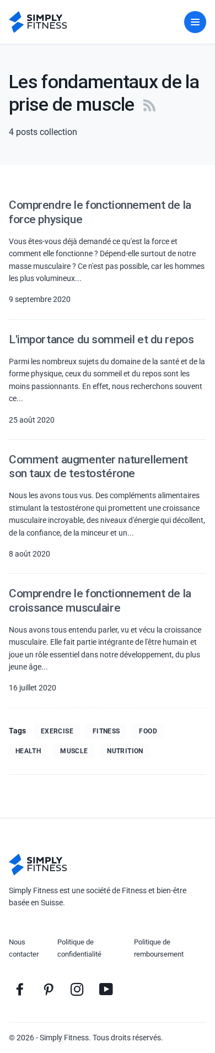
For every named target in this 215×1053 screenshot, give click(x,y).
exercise (57, 731)
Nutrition (125, 751)
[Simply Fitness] (38, 865)
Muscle (74, 751)
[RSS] (149, 104)
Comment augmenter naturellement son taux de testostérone (98, 466)
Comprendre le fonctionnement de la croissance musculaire (100, 600)
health (28, 751)
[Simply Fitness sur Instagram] (77, 989)
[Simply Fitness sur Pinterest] (48, 989)
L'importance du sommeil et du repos (101, 339)
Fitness (106, 731)
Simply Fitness (64, 1037)
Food (148, 731)
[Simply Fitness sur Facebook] (20, 989)
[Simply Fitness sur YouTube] (106, 989)
